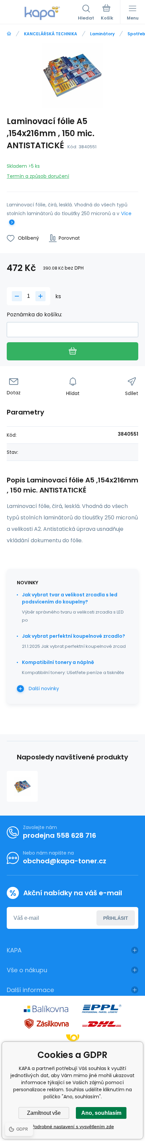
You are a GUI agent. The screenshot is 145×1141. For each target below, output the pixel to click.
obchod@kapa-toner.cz (64, 861)
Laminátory (102, 34)
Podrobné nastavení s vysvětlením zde (72, 1126)
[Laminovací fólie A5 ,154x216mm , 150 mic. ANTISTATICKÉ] (22, 786)
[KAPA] (9, 34)
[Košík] (107, 13)
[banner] (42, 13)
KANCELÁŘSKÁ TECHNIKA (50, 34)
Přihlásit (115, 918)
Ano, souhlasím (101, 1113)
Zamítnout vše (44, 1113)
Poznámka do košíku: (34, 314)
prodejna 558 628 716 (59, 835)
